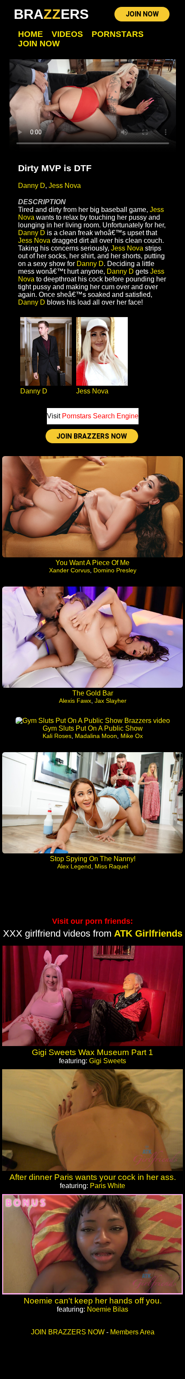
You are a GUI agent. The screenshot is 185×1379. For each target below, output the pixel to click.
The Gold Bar (92, 693)
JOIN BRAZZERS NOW (91, 436)
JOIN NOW (142, 14)
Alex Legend (74, 866)
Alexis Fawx (75, 700)
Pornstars (118, 34)
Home (30, 34)
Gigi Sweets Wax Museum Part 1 (92, 1052)
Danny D (31, 185)
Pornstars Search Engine (100, 416)
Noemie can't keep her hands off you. (93, 1300)
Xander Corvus (69, 570)
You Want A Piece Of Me (93, 562)
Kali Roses (57, 735)
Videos (67, 34)
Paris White (107, 1185)
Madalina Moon (96, 735)
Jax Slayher (110, 700)
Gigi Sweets (107, 1060)
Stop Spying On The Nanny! (93, 858)
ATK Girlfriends (148, 933)
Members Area (132, 1332)
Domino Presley (114, 570)
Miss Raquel (111, 866)
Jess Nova (65, 185)
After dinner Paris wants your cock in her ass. (92, 1177)
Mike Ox (131, 735)
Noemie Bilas (107, 1309)
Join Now (39, 43)
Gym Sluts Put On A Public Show (93, 728)
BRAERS (51, 14)
